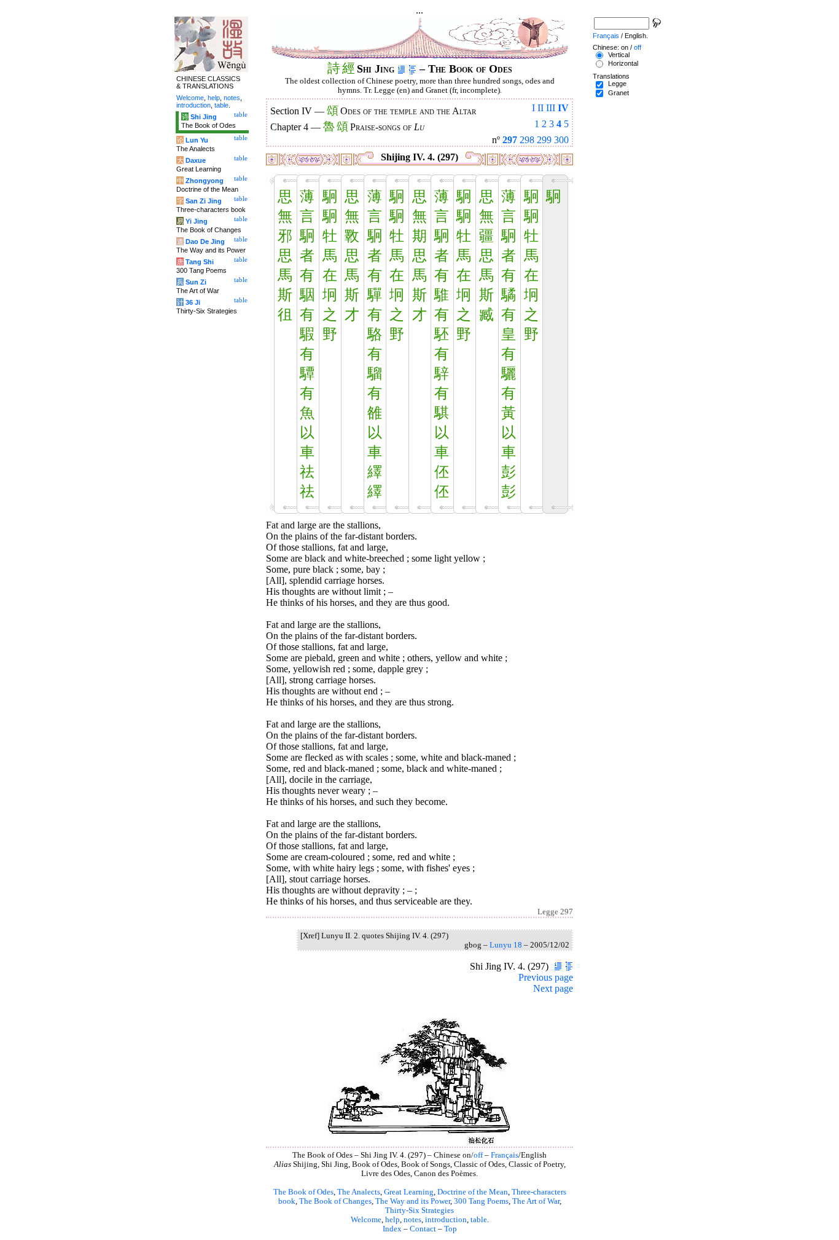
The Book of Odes (303, 1192)
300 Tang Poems (481, 1201)
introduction (446, 1219)
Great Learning (409, 1192)
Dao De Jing (205, 241)
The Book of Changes (335, 1201)
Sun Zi (195, 282)
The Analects (358, 1192)
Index (392, 1229)
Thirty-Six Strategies (419, 1210)
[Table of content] (412, 69)
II (540, 108)
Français (504, 1155)
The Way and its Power (412, 1201)
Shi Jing (203, 116)
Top (450, 1229)
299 (544, 140)
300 (561, 140)
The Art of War (536, 1201)
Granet (618, 92)
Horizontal (623, 63)
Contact (423, 1229)
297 (509, 140)
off (478, 1155)
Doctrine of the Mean (472, 1192)
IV (563, 108)
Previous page (545, 977)
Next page (553, 988)
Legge (617, 83)
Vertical (619, 54)
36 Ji (192, 302)
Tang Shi (199, 261)
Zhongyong (204, 180)
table (478, 1219)
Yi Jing (196, 221)
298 (527, 140)
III (550, 108)
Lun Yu (196, 140)
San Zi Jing (203, 201)
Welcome (366, 1219)
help (392, 1219)
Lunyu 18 (506, 945)
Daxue (195, 160)
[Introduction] (401, 69)
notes (412, 1219)
